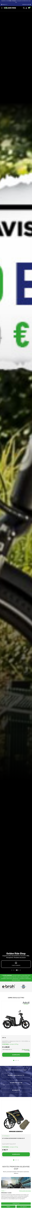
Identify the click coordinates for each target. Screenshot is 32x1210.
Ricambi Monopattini (16, 1082)
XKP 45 (4, 1037)
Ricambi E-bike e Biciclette (16, 1075)
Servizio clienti (26, 4)
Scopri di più (16, 1054)
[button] (3, 1191)
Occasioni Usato (16, 965)
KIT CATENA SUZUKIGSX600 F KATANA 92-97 (13, 1138)
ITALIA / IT (4, 4)
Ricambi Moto (16, 1090)
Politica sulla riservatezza (25, 1190)
